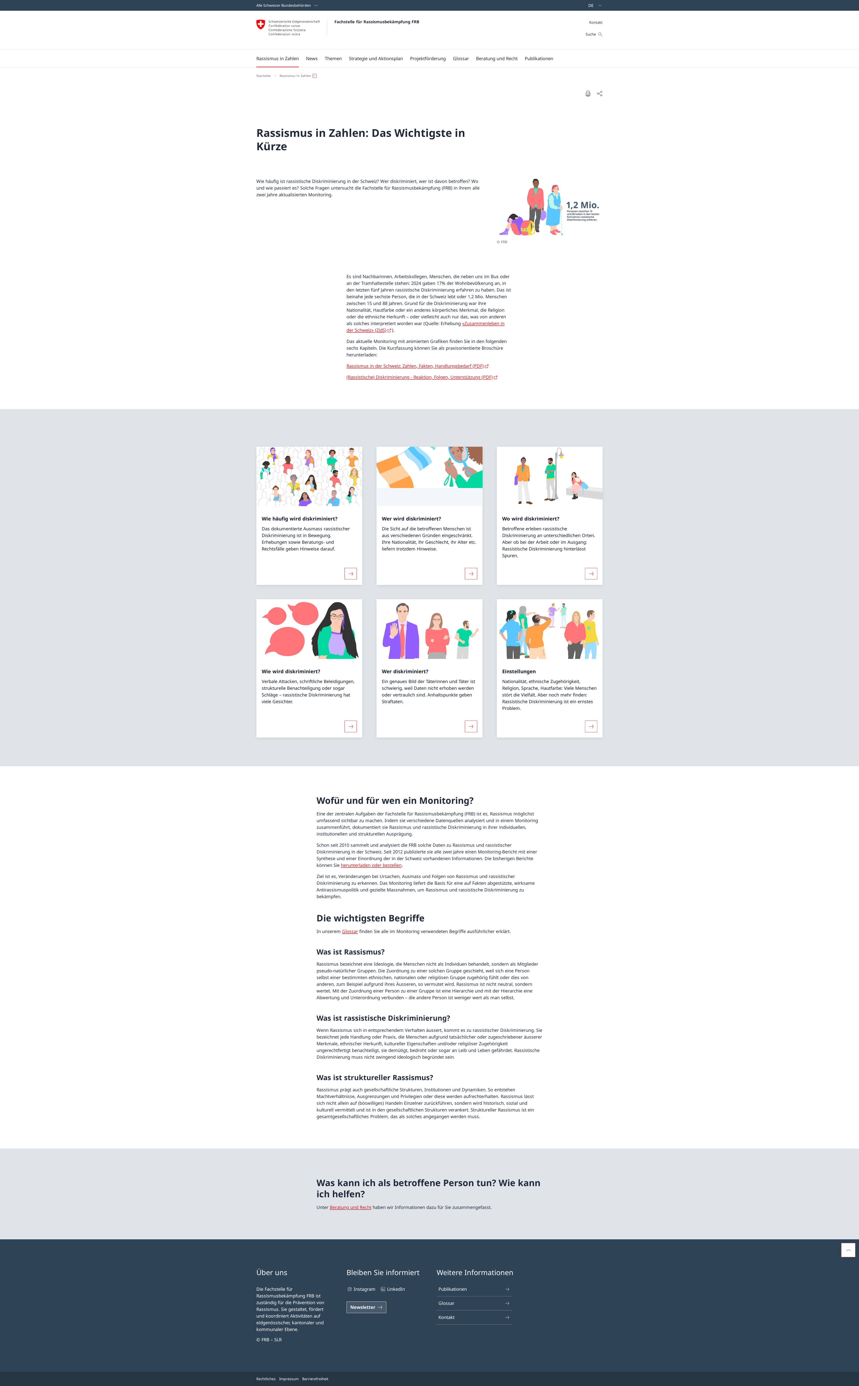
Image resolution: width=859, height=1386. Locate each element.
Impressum (289, 1378)
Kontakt (446, 1317)
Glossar (350, 931)
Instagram (364, 1289)
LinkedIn (396, 1289)
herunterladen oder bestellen (371, 865)
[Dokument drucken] (588, 93)
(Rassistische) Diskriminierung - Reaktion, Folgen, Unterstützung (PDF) (420, 377)
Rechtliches (266, 1378)
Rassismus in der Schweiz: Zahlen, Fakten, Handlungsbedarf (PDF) (415, 366)
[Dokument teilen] (599, 93)
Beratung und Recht (350, 1207)
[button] (277, 58)
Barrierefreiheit (315, 1378)
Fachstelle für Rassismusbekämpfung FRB (376, 21)
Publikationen (452, 1289)
